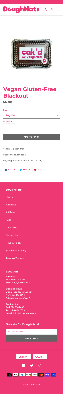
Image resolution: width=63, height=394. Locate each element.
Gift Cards (11, 227)
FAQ (8, 220)
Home (9, 197)
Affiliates (10, 212)
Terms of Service (15, 258)
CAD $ (39, 356)
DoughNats (35, 384)
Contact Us (12, 235)
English (22, 356)
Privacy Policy (13, 242)
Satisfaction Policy (16, 250)
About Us (11, 204)
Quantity (7, 121)
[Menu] (58, 10)
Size (5, 110)
